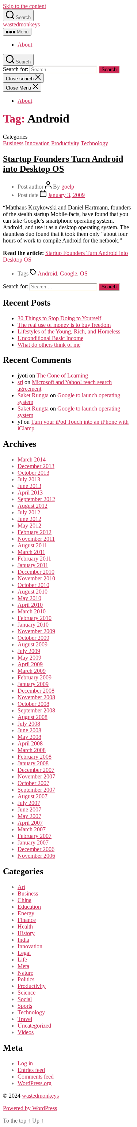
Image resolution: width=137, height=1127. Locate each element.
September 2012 (36, 499)
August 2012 (32, 506)
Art (21, 887)
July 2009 (29, 651)
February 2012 (35, 532)
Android (47, 273)
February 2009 (35, 677)
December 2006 (36, 849)
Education (29, 907)
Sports (25, 1006)
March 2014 (32, 459)
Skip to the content (24, 6)
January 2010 (33, 624)
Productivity (65, 143)
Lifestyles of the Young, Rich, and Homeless (69, 331)
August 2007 (32, 796)
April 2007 (30, 823)
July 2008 (29, 724)
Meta (23, 966)
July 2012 (29, 512)
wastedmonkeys (21, 24)
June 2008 (29, 730)
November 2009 (36, 631)
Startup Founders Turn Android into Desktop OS (63, 164)
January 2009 (33, 684)
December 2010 (36, 572)
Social (25, 999)
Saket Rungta (33, 395)
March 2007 (32, 829)
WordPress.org (35, 1083)
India (23, 940)
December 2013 (36, 466)
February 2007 (35, 836)
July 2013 (29, 479)
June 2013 (29, 486)
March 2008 (32, 750)
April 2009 (30, 664)
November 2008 (36, 697)
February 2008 (35, 757)
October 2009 (33, 638)
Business (13, 143)
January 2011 (33, 565)
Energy (26, 913)
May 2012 (29, 525)
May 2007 (29, 816)
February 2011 (34, 558)
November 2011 (36, 539)
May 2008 (29, 737)
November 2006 (36, 856)
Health (25, 926)
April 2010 (30, 605)
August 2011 (32, 545)
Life (22, 959)
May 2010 (29, 598)
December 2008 (36, 690)
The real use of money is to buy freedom (64, 325)
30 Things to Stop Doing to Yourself (59, 318)
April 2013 (30, 492)
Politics (26, 979)
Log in (25, 1063)
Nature (25, 973)
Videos (26, 1032)
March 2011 (31, 552)
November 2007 (36, 776)
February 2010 (35, 618)
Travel (25, 1019)
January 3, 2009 (66, 195)
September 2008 (36, 710)
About (25, 44)
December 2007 (36, 770)
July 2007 (29, 803)
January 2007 (33, 842)
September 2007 (36, 790)
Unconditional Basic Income (50, 338)
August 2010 (32, 591)
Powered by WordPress (30, 1108)
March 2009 (32, 671)
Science (26, 992)
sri (20, 382)
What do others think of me (49, 345)
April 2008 (30, 743)
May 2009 (29, 657)
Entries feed (31, 1070)
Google (68, 273)
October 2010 (33, 585)
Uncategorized (34, 1025)
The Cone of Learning (62, 375)
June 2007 (29, 809)
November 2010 (36, 578)
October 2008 (33, 704)
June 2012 (29, 519)
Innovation (37, 143)
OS (84, 273)
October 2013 (33, 473)
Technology (94, 143)
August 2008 (32, 717)
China (24, 900)
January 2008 (33, 763)
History (26, 933)
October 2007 (33, 783)
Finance (27, 920)
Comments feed (36, 1076)
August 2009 (32, 644)
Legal (24, 953)
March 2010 (32, 611)
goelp (67, 186)
